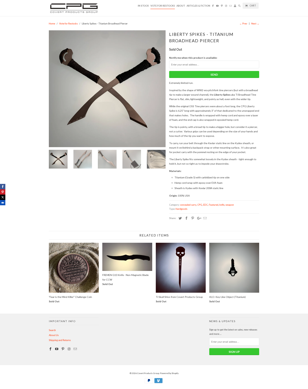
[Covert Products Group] (74, 8)
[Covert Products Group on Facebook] (51, 349)
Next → (255, 23)
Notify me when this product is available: (193, 57)
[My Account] (235, 6)
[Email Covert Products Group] (76, 349)
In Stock (143, 5)
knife (221, 204)
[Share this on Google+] (198, 218)
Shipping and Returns (60, 340)
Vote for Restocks (162, 5)
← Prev (243, 23)
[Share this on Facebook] (186, 218)
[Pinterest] (2, 192)
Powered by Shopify (169, 373)
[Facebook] (2, 186)
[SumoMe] (2, 202)
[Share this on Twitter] (180, 218)
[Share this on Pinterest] (192, 218)
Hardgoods (181, 208)
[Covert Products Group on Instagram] (69, 349)
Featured (213, 204)
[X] (2, 197)
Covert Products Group (148, 373)
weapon (229, 204)
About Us (54, 335)
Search (52, 330)
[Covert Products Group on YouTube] (57, 349)
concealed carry (188, 204)
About (180, 5)
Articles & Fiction (198, 5)
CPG (199, 204)
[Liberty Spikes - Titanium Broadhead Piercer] (107, 88)
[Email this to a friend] (204, 218)
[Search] (239, 6)
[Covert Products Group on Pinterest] (63, 349)
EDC (205, 204)
